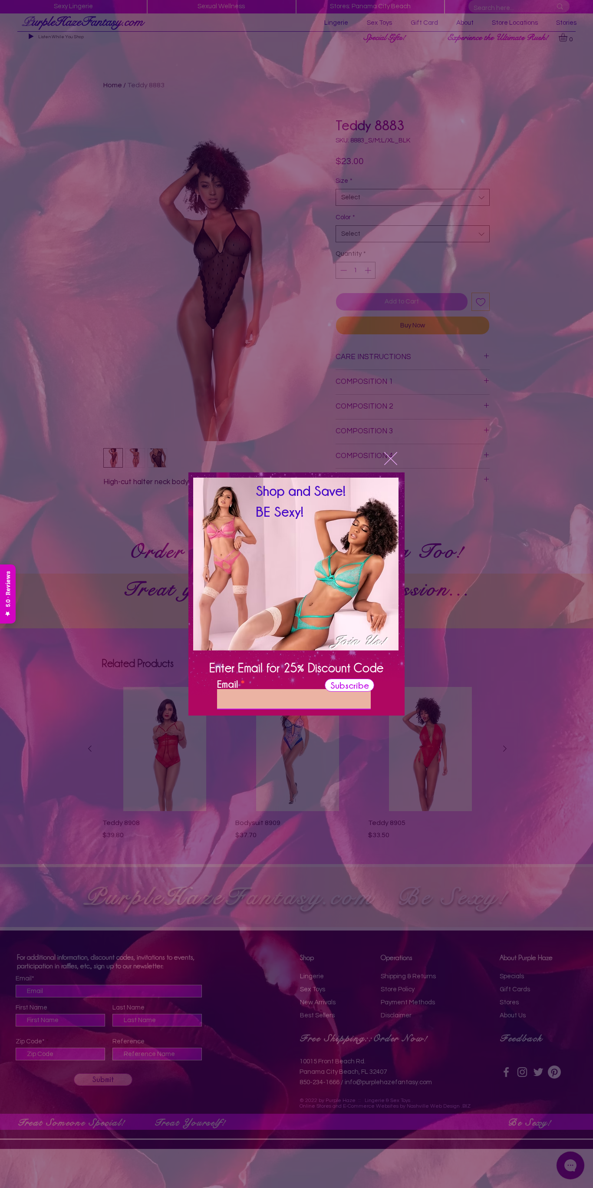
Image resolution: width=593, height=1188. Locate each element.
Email (227, 684)
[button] (390, 458)
